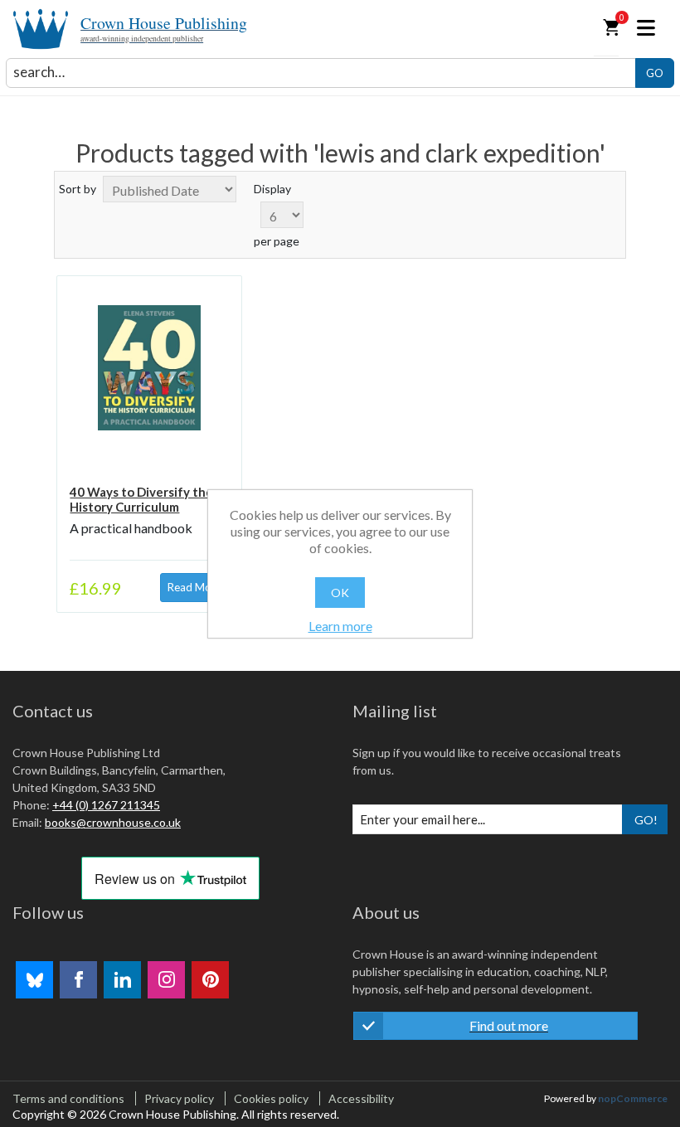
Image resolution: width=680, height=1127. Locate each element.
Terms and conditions (68, 1098)
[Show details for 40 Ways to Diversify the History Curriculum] (149, 368)
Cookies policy (271, 1098)
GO (654, 73)
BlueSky (34, 979)
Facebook (78, 979)
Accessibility (361, 1098)
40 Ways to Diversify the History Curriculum (141, 499)
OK (340, 592)
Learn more (340, 626)
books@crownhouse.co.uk (113, 822)
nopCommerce (633, 1098)
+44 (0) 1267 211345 (106, 805)
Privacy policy (179, 1098)
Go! (646, 820)
